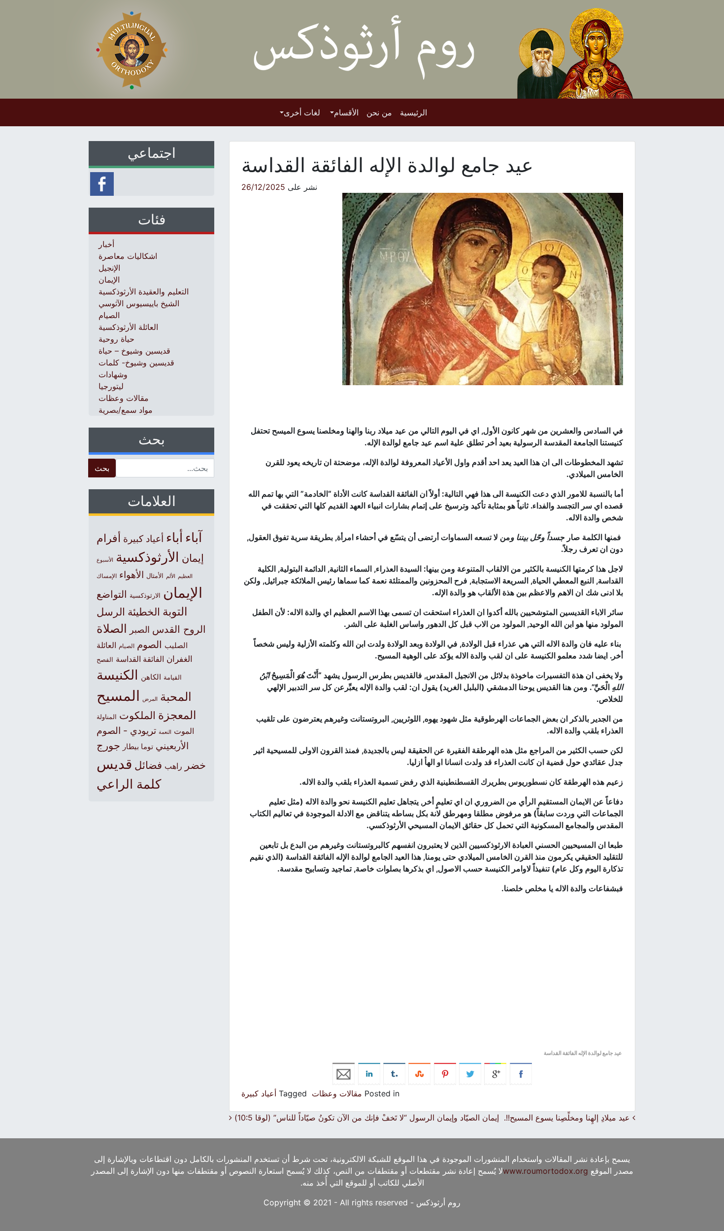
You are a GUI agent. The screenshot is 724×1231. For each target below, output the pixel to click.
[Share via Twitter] (470, 1073)
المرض (150, 698)
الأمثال (155, 575)
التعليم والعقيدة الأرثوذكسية (144, 291)
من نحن (379, 112)
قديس (114, 763)
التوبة (175, 611)
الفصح (105, 659)
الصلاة (112, 628)
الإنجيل (109, 268)
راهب (173, 766)
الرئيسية (413, 112)
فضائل (148, 765)
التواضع (112, 594)
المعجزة (177, 715)
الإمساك (107, 576)
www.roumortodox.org (545, 1171)
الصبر (140, 629)
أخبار (106, 244)
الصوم (149, 645)
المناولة (107, 717)
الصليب (176, 645)
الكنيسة (117, 675)
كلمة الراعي (129, 784)
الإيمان (109, 280)
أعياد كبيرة (258, 1093)
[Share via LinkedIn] (369, 1073)
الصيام (109, 315)
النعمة (165, 731)
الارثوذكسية (145, 595)
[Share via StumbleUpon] (419, 1073)
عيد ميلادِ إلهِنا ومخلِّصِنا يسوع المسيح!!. (568, 1117)
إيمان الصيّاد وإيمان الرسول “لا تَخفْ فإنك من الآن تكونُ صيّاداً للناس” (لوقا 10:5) (365, 1117)
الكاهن (151, 677)
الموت (184, 731)
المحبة (176, 696)
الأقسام (346, 112)
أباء (174, 537)
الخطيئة (144, 612)
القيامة (173, 677)
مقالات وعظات (337, 1093)
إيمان (193, 557)
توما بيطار (138, 746)
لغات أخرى (302, 112)
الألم (170, 576)
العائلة (106, 645)
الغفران (179, 658)
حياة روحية (116, 339)
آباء (193, 537)
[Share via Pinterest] (445, 1073)
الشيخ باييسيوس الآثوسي (139, 303)
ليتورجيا (111, 386)
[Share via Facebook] (521, 1073)
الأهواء (131, 574)
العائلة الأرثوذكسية (128, 327)
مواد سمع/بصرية (126, 410)
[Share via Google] (495, 1073)
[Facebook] (102, 183)
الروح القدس (179, 629)
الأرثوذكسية (147, 557)
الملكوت (137, 715)
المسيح (118, 695)
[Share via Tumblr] (394, 1073)
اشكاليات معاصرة (128, 256)
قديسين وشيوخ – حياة (134, 351)
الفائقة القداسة (140, 659)
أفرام (109, 538)
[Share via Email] (343, 1073)
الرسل (111, 612)
